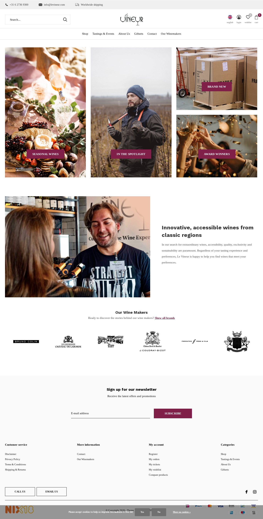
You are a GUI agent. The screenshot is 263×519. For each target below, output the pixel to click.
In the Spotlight (131, 154)
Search (65, 19)
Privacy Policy (12, 459)
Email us (51, 491)
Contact (152, 33)
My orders (154, 459)
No (158, 512)
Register (153, 454)
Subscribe (173, 413)
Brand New (217, 86)
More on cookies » (182, 512)
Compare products (158, 474)
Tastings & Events (103, 33)
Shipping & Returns (15, 469)
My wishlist (155, 469)
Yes (142, 512)
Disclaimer (10, 454)
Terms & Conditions (15, 464)
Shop (85, 33)
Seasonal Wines (45, 154)
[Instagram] (254, 492)
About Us (124, 33)
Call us (20, 491)
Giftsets (138, 33)
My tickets (154, 464)
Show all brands (165, 317)
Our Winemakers (171, 33)
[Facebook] (246, 492)
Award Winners (217, 154)
